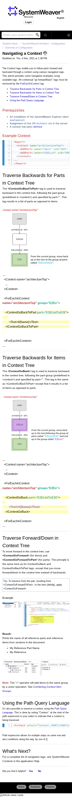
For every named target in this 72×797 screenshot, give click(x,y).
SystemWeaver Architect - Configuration (43, 43)
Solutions (35, 786)
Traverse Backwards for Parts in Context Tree (34, 89)
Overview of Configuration (18, 47)
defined (37, 126)
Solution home (10, 43)
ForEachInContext (30, 83)
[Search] (38, 35)
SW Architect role (42, 123)
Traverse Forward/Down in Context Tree (31, 96)
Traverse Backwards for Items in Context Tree (34, 92)
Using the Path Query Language (27, 100)
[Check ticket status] (45, 34)
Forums (50, 786)
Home (21, 786)
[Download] (29, 417)
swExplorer (17, 120)
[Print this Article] (45, 53)
